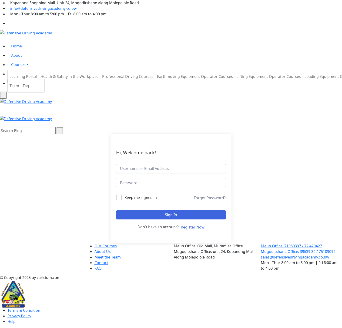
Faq (26, 85)
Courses (18, 64)
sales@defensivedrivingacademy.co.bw (295, 257)
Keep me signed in (140, 197)
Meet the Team (107, 257)
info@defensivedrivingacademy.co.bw (43, 8)
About (16, 55)
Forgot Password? (210, 197)
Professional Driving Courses (127, 76)
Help (11, 321)
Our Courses (105, 245)
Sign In (171, 214)
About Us (102, 251)
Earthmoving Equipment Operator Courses (195, 76)
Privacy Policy (19, 315)
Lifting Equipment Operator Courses (269, 76)
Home (16, 46)
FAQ (98, 268)
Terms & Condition (23, 310)
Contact (101, 262)
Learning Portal (23, 76)
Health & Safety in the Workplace (69, 76)
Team (14, 85)
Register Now (193, 227)
